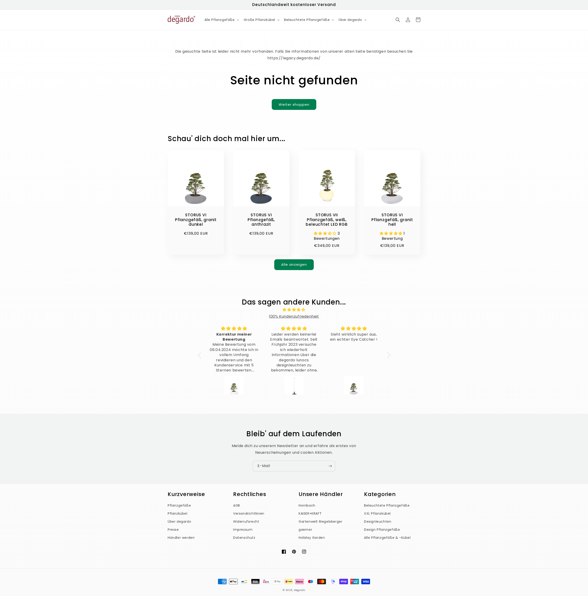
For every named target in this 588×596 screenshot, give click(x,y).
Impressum (242, 529)
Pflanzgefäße (179, 505)
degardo (299, 590)
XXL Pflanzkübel (377, 513)
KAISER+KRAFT (310, 513)
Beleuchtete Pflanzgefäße (387, 505)
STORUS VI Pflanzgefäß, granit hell (392, 220)
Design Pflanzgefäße (382, 529)
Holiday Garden (312, 537)
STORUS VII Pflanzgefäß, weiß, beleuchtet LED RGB (327, 220)
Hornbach (307, 505)
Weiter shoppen (294, 104)
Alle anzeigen (294, 264)
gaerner (305, 529)
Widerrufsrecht (246, 521)
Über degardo (179, 521)
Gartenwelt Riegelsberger (320, 521)
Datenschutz (244, 537)
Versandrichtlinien (248, 513)
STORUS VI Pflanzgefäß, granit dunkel (196, 220)
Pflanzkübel (177, 513)
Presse (173, 529)
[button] (221, 20)
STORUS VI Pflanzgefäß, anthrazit (261, 220)
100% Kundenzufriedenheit (294, 316)
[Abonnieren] (330, 466)
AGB (236, 505)
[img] (294, 309)
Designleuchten (377, 521)
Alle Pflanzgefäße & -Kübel (387, 537)
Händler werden (181, 537)
